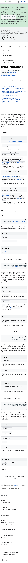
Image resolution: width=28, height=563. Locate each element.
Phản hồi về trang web (7, 557)
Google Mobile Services (6, 542)
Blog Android (4, 520)
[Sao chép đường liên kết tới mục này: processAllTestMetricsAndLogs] (23, 259)
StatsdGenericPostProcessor (9, 102)
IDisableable (12, 72)
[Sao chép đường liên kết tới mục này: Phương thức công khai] (21, 211)
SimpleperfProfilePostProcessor (9, 98)
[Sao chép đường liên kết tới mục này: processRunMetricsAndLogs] (21, 332)
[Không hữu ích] (25, 47)
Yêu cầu (3, 500)
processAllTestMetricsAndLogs (11, 158)
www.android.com (5, 540)
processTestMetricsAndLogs (10, 194)
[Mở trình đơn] (2, 1)
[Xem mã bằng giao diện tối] (26, 220)
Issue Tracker (4, 547)
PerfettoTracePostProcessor (9, 97)
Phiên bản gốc (4, 507)
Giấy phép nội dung (17, 485)
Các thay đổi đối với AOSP (10, 23)
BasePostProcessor (6, 89)
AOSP (2, 43)
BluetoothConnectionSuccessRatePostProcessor (13, 91)
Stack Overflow (4, 544)
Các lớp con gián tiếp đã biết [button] (14, 94)
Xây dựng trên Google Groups (8, 527)
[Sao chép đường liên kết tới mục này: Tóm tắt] (9, 133)
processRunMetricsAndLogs (10, 176)
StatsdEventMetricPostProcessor (10, 101)
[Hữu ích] (23, 47)
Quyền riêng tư (11, 554)
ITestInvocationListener (8, 75)
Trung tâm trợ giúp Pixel (6, 537)
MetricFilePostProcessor (8, 94)
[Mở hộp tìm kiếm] (16, 2)
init (4, 145)
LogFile (19, 162)
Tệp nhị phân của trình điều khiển (8, 509)
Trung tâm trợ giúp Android (7, 535)
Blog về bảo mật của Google (7, 522)
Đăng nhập (23, 1)
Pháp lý (20, 552)
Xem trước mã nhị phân (6, 505)
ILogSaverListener (6, 74)
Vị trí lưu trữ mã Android (6, 498)
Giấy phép (4, 554)
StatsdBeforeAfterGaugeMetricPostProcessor (13, 100)
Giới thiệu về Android (6, 552)
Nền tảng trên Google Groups (8, 524)
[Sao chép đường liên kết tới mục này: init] (4, 215)
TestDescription (18, 266)
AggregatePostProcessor (8, 88)
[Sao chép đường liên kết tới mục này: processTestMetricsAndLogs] (21, 398)
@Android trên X (5, 515)
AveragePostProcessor (20, 88)
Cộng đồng (15, 552)
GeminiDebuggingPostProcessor (10, 92)
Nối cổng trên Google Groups (8, 529)
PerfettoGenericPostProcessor (9, 95)
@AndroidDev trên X (6, 518)
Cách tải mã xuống (5, 502)
